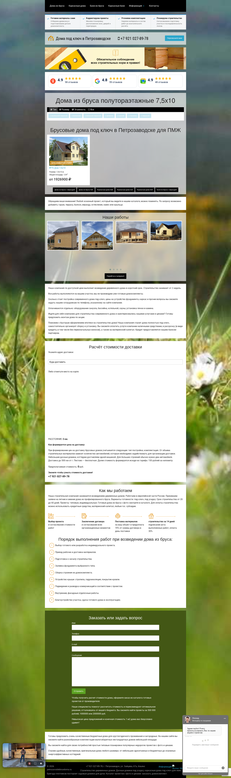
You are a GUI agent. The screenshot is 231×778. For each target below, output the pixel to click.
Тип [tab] (54, 109)
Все (92, 109)
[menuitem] (57, 5)
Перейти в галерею (115, 276)
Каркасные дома (77, 6)
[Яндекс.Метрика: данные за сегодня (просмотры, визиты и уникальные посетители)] (178, 767)
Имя (74, 623)
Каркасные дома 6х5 (125, 190)
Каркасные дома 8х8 (105, 190)
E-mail (74, 644)
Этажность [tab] (80, 109)
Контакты (154, 6)
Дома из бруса (57, 6)
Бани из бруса (97, 6)
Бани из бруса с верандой (167, 190)
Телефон (75, 634)
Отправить (78, 691)
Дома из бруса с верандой (65, 190)
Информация (135, 6)
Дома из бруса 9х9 (86, 190)
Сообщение (77, 655)
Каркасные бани (116, 6)
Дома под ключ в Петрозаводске (83, 38)
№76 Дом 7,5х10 (57, 168)
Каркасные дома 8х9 (145, 190)
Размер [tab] (65, 109)
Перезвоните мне (174, 38)
